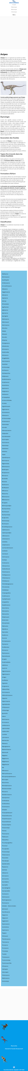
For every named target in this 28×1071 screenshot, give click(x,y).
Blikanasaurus (5, 499)
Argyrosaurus (5, 409)
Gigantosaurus (6, 674)
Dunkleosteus (5, 647)
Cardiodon (5, 551)
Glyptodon (5, 683)
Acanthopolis (5, 280)
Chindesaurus (5, 581)
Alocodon (4, 337)
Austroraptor (5, 439)
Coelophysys (5, 590)
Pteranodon (5, 858)
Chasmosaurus (6, 572)
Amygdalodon (5, 358)
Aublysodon (5, 433)
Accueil (14, 4)
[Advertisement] (14, 33)
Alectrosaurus (5, 325)
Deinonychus (5, 611)
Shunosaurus (5, 903)
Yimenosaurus (6, 975)
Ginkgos (4, 677)
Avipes (3, 454)
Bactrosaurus (5, 460)
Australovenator (6, 436)
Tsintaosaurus (5, 957)
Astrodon (4, 427)
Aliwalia (4, 331)
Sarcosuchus (5, 879)
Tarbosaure (5, 936)
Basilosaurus (5, 484)
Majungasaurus (6, 746)
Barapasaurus (5, 472)
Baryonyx (4, 481)
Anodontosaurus (6, 379)
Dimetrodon (5, 620)
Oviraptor (4, 809)
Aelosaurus (5, 295)
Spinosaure (5, 909)
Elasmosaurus (5, 653)
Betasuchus (5, 493)
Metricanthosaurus (7, 773)
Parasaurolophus (6, 824)
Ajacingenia (5, 316)
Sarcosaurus (5, 876)
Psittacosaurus (6, 855)
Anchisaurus (5, 370)
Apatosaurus (5, 388)
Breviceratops (5, 520)
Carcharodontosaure (7, 548)
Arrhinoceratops (6, 418)
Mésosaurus (5, 770)
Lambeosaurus (6, 725)
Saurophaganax (6, 888)
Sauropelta (5, 885)
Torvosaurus (5, 948)
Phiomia (4, 830)
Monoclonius (5, 782)
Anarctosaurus (6, 361)
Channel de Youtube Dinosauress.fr (14, 1048)
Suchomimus (5, 927)
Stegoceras (5, 915)
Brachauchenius (6, 508)
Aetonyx (4, 301)
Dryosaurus (5, 644)
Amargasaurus (6, 343)
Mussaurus (5, 791)
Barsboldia (5, 478)
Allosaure (4, 334)
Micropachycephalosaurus (9, 776)
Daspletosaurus (6, 605)
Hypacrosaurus (6, 701)
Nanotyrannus (6, 797)
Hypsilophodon (6, 704)
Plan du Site (14, 1046)
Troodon (4, 954)
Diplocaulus (5, 626)
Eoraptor (4, 659)
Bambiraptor (5, 469)
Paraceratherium (6, 821)
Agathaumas (5, 307)
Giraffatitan (5, 680)
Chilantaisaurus (6, 578)
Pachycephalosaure (7, 812)
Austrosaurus (5, 442)
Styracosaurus (6, 924)
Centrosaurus (5, 557)
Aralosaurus (5, 394)
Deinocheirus (5, 608)
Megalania (4, 755)
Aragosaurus (5, 391)
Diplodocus (5, 629)
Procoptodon (5, 849)
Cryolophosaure (6, 599)
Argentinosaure (6, 406)
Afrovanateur (5, 304)
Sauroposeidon (6, 891)
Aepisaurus (5, 298)
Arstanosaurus (6, 421)
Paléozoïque (14, 7)
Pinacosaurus (5, 833)
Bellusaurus (5, 490)
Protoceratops (6, 852)
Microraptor (5, 779)
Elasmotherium (6, 656)
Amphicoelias (5, 352)
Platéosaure (5, 836)
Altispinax (4, 340)
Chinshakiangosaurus (7, 584)
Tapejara (4, 933)
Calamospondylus (6, 533)
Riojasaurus (5, 867)
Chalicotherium (6, 569)
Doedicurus (5, 635)
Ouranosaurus (6, 806)
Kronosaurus (5, 722)
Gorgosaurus (5, 686)
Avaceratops (5, 445)
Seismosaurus (5, 897)
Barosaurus (5, 475)
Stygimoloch (5, 921)
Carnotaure (5, 554)
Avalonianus (5, 448)
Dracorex (4, 638)
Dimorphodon (5, 623)
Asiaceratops (5, 424)
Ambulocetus (5, 346)
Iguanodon (5, 713)
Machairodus (5, 740)
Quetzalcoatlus (6, 864)
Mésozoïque (14, 9)
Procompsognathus (7, 843)
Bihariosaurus (5, 496)
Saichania (4, 870)
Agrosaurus (5, 313)
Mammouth (5, 752)
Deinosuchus (5, 614)
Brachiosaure (5, 511)
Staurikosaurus (6, 912)
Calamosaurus (6, 530)
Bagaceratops (5, 463)
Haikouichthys (5, 689)
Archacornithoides (7, 400)
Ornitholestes (5, 800)
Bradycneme (5, 517)
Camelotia (4, 542)
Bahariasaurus (6, 466)
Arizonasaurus (6, 412)
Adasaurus (5, 289)
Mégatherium (5, 764)
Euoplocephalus (6, 662)
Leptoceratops (6, 728)
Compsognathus (6, 593)
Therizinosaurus (6, 939)
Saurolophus (5, 882)
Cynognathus (5, 602)
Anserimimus (5, 385)
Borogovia (4, 502)
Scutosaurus (5, 894)
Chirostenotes (5, 587)
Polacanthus (5, 839)
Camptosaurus (6, 545)
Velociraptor (5, 972)
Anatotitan (5, 364)
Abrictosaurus (5, 277)
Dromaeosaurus (6, 641)
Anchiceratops (6, 367)
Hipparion (4, 698)
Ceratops (4, 560)
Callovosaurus (5, 536)
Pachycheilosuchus (7, 815)
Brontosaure (5, 523)
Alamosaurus (5, 319)
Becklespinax (5, 487)
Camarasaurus (6, 539)
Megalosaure (5, 761)
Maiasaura (4, 743)
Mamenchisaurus (6, 749)
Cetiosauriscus (6, 566)
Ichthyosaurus (5, 707)
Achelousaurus (6, 283)
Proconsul (4, 846)
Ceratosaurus (5, 563)
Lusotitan (4, 734)
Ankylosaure (5, 376)
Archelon (4, 403)
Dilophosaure (5, 617)
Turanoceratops (6, 960)
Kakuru (4, 716)
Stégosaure (5, 918)
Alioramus (4, 328)
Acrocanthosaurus (7, 286)
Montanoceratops (6, 788)
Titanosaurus (5, 942)
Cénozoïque (14, 12)
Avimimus (4, 451)
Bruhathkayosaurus (7, 526)
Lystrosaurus (5, 737)
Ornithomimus (6, 803)
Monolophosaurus (7, 785)
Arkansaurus (5, 415)
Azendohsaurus (6, 457)
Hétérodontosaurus (7, 695)
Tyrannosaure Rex (6, 963)
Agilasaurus (5, 310)
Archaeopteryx (6, 397)
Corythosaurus (6, 596)
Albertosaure (5, 322)
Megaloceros (5, 758)
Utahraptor (5, 969)
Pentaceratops (6, 827)
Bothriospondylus (6, 505)
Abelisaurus (5, 274)
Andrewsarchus (6, 373)
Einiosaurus (5, 650)
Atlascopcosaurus (6, 430)
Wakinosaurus (5, 978)
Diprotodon (5, 632)
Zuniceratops (5, 981)
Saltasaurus (5, 873)
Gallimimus (5, 665)
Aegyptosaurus (6, 292)
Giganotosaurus (6, 671)
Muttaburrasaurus (7, 794)
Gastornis (4, 668)
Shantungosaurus (6, 900)
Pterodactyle (5, 861)
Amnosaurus (5, 349)
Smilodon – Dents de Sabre (9, 906)
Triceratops (5, 951)
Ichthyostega (5, 710)
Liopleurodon (5, 731)
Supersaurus (5, 930)
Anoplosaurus (5, 382)
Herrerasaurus (6, 692)
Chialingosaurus (6, 575)
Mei (3, 767)
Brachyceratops (6, 514)
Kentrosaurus (5, 719)
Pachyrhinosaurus (6, 818)
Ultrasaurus (5, 966)
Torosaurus (5, 945)
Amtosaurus (5, 355)
